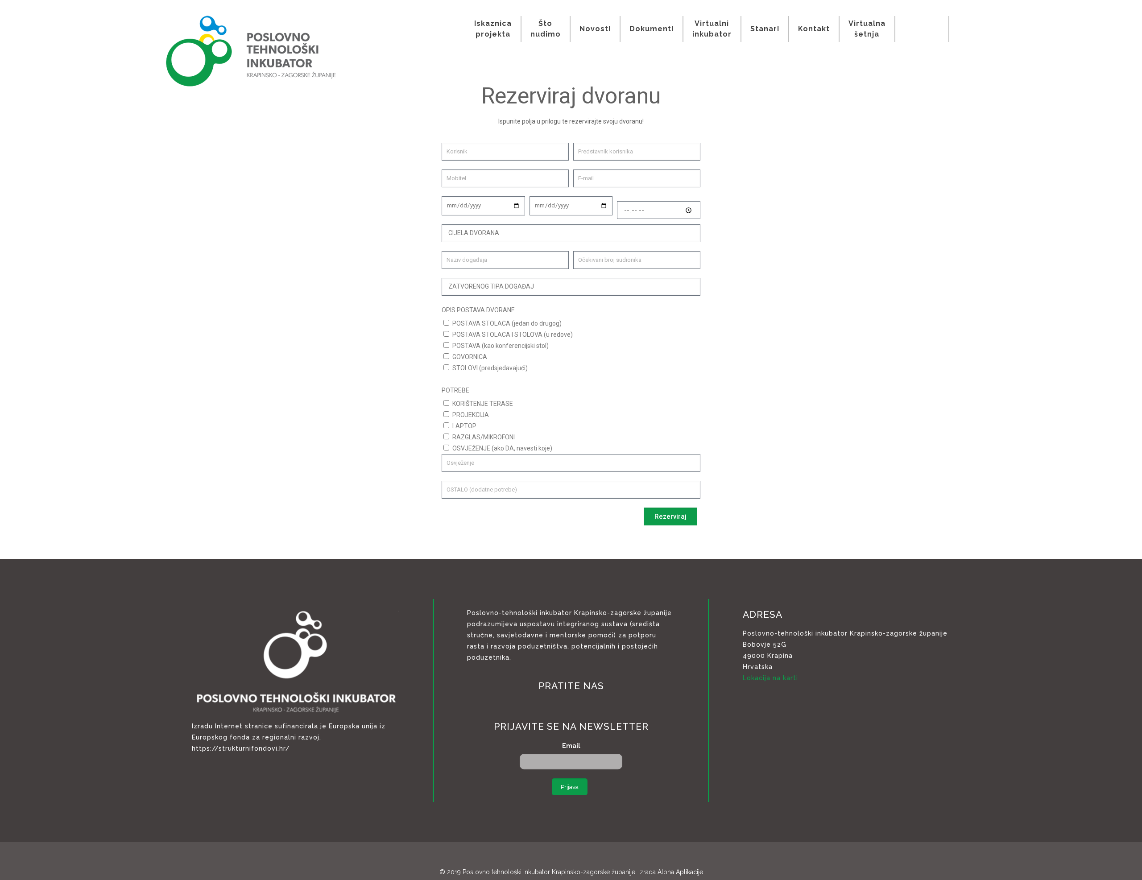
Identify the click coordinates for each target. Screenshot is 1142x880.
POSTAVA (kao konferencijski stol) (500, 345)
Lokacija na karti (770, 678)
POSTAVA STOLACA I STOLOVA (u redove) (512, 334)
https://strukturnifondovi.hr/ (241, 748)
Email (571, 745)
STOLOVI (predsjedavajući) (490, 368)
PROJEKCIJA (470, 414)
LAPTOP (464, 426)
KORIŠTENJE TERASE (482, 403)
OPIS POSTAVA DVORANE (478, 310)
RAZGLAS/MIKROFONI (483, 437)
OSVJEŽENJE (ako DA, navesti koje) (502, 448)
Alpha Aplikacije (680, 872)
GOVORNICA (469, 356)
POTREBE (455, 390)
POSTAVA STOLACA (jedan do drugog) (507, 323)
